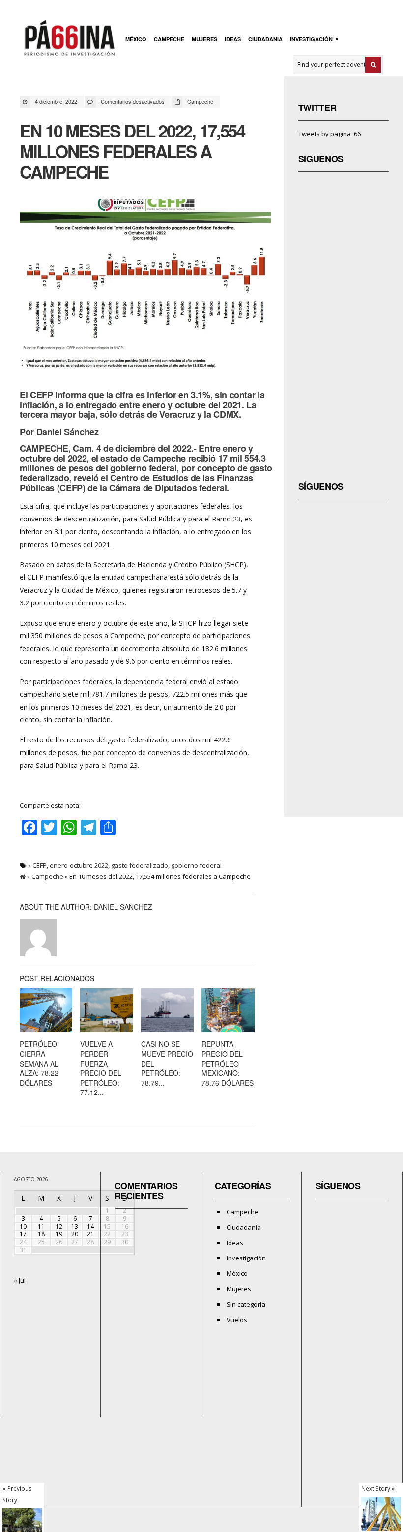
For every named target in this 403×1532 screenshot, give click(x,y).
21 (90, 1234)
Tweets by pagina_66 (329, 133)
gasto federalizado (139, 865)
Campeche (169, 39)
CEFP (39, 865)
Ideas (233, 39)
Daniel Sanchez (123, 907)
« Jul (20, 1280)
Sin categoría (246, 1304)
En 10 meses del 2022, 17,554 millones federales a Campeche (132, 151)
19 (59, 1234)
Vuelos (237, 1319)
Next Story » (378, 1488)
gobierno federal (196, 865)
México (135, 39)
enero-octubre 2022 (79, 865)
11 (41, 1226)
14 (90, 1226)
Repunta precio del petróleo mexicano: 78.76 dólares (228, 1063)
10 (23, 1226)
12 (59, 1226)
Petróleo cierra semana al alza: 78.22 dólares (39, 1063)
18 (41, 1234)
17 (23, 1234)
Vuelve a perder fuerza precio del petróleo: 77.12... (100, 1068)
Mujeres (204, 39)
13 (74, 1226)
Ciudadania (265, 39)
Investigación (310, 40)
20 (74, 1234)
